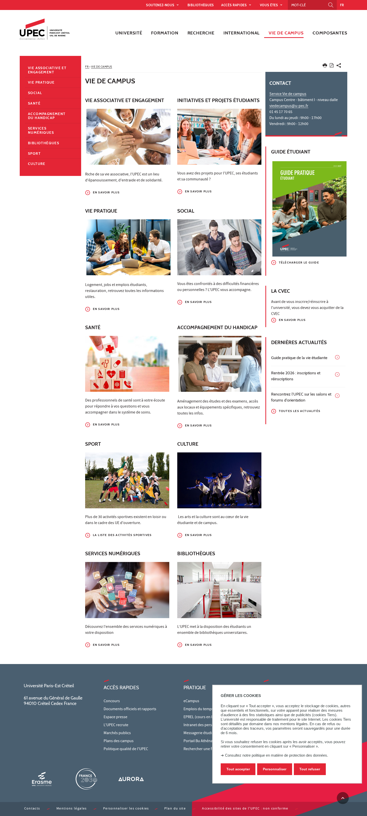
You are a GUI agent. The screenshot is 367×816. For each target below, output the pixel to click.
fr (342, 5)
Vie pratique (41, 82)
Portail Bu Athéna (198, 741)
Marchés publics (117, 733)
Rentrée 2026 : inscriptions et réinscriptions (295, 376)
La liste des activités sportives (122, 535)
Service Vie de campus (287, 94)
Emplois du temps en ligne (205, 709)
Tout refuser (309, 769)
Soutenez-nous (160, 5)
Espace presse (115, 717)
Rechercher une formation (206, 749)
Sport (34, 153)
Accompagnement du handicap (47, 116)
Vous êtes (269, 5)
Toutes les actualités (299, 411)
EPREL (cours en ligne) (202, 717)
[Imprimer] (325, 66)
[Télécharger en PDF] (332, 66)
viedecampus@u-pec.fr (288, 106)
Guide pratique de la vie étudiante (299, 357)
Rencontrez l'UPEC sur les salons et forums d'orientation (301, 397)
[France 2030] (86, 779)
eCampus (191, 701)
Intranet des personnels (203, 725)
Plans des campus (119, 741)
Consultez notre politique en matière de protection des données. (276, 755)
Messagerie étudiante (201, 733)
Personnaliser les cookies (126, 809)
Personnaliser (274, 769)
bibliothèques (200, 5)
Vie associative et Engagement (47, 70)
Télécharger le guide (299, 262)
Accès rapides (234, 5)
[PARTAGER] (339, 66)
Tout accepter (238, 769)
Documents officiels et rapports (130, 709)
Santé (34, 103)
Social (35, 93)
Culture (36, 163)
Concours (112, 701)
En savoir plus (106, 192)
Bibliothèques (43, 143)
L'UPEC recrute (116, 725)
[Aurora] (131, 779)
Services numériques (41, 130)
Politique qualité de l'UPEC (126, 749)
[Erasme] (42, 779)
